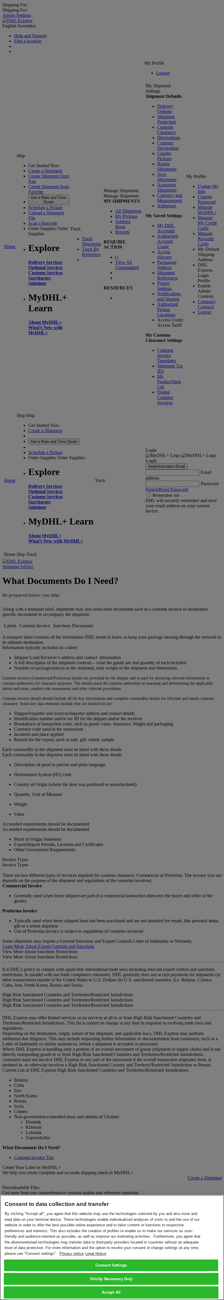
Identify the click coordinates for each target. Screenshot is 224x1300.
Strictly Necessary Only (111, 1279)
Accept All (111, 1292)
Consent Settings (111, 1265)
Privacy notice (72, 1253)
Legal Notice (95, 1253)
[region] (112, 1247)
